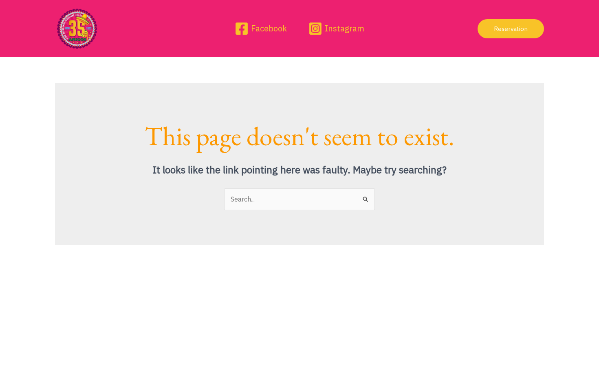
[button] (511, 28)
